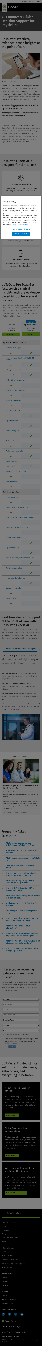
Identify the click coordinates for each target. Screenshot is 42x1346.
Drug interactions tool (13, 400)
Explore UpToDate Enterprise (15, 1193)
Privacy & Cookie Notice (19, 225)
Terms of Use (6, 1332)
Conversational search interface (17, 527)
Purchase (11, 334)
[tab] (20, 649)
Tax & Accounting (7, 1256)
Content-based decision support (17, 507)
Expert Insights (7, 1274)
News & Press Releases (10, 1238)
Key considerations (12, 548)
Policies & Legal (7, 1303)
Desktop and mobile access (15, 390)
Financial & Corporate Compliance (13, 1264)
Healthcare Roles (12, 1213)
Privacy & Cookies (20, 1332)
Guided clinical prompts (14, 538)
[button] (23, 844)
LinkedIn (15, 1314)
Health (4, 1252)
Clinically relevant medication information (21, 517)
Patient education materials (16, 471)
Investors (5, 1282)
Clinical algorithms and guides (16, 380)
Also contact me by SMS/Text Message (17, 1034)
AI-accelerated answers (14, 497)
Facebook (3, 1314)
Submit (12, 1046)
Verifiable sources (12, 598)
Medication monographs (14, 451)
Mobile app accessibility (14, 568)
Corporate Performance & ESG (12, 1260)
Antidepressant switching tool (16, 370)
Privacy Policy (12, 1041)
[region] (21, 217)
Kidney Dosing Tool (12, 431)
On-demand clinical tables (15, 578)
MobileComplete (11, 461)
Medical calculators (13, 441)
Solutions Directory (8, 1248)
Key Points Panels (12, 421)
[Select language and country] (38, 1)
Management (6, 1234)
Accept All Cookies (21, 234)
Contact (4, 1296)
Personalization (11, 481)
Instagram (9, 1314)
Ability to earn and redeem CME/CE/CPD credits (20, 359)
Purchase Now (10, 1115)
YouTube (22, 1314)
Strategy (4, 1226)
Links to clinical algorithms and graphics (20, 558)
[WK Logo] (9, 1321)
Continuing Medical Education (16, 812)
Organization (6, 1230)
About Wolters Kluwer (9, 1222)
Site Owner (5, 1285)
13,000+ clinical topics (13, 348)
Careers (4, 1278)
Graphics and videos (13, 411)
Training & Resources (9, 1300)
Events (4, 1242)
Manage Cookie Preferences (21, 229)
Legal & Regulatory (8, 1267)
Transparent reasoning (13, 588)
